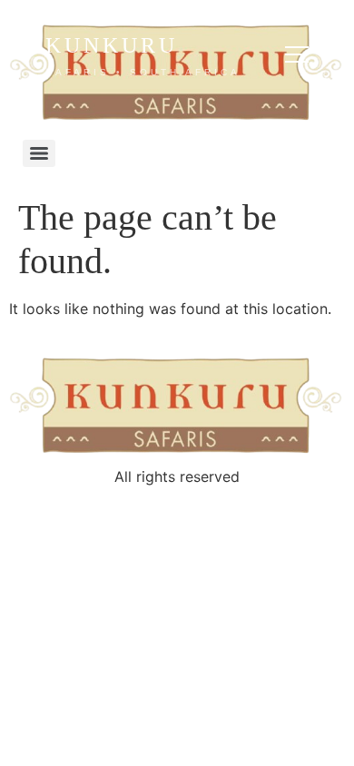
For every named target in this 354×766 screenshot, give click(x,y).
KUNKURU (143, 55)
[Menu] (39, 153)
